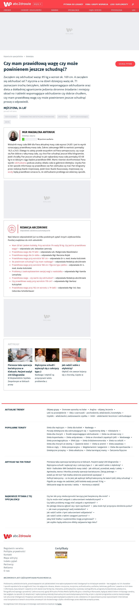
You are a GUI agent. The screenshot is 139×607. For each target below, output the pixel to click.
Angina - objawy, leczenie (101, 409)
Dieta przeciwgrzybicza (57, 440)
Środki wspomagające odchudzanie (82, 434)
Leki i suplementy (119, 4)
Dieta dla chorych (55, 434)
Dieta (7, 122)
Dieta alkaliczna (76, 450)
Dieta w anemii (99, 443)
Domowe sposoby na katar (74, 409)
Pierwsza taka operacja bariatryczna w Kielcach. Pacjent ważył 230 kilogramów (83, 461)
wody (10, 171)
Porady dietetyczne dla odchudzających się (66, 430)
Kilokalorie (113, 430)
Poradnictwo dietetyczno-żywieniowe (37, 116)
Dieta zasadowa (116, 443)
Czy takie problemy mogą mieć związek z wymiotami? (71, 502)
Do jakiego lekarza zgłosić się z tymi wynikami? (68, 505)
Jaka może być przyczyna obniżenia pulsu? (112, 505)
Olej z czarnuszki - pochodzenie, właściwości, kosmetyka (95, 412)
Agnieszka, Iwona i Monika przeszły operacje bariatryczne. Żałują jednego (80, 471)
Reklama (8, 567)
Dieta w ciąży (53, 447)
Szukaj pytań (125, 63)
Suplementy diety (97, 430)
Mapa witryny (11, 558)
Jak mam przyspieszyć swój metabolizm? (67, 509)
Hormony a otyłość (90, 484)
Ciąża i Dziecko (95, 10)
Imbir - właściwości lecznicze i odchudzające (110, 416)
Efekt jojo (75, 440)
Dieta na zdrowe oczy (111, 434)
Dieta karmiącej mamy (96, 450)
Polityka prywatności (14, 551)
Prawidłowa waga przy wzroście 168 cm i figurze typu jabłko (39, 264)
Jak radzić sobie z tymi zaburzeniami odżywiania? (69, 512)
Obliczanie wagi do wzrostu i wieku (63, 484)
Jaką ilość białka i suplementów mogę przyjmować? (70, 518)
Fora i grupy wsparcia (96, 4)
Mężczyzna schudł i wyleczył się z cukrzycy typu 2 (69, 465)
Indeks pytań (10, 561)
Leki (133, 10)
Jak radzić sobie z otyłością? (108, 465)
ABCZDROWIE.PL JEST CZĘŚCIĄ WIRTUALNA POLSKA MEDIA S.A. (27, 577)
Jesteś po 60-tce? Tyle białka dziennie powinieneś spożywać (74, 474)
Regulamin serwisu (13, 548)
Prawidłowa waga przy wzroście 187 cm (30, 258)
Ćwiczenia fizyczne (118, 450)
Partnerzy (8, 564)
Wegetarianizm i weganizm (95, 447)
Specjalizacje (73, 10)
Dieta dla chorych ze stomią (59, 443)
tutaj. (59, 604)
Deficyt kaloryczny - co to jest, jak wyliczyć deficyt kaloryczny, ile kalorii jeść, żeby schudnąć (88, 478)
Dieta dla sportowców (120, 447)
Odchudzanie (10, 116)
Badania (54, 10)
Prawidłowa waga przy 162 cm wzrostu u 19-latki (34, 287)
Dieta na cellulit (116, 440)
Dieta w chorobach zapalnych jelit (101, 437)
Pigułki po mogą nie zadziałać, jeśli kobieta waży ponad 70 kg (75, 481)
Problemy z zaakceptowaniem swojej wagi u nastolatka (37, 271)
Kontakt (8, 554)
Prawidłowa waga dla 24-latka (25, 255)
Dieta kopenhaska (55, 437)
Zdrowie (7, 10)
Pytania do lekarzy (73, 4)
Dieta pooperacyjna (71, 447)
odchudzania (20, 162)
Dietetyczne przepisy (56, 450)
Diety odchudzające (79, 116)
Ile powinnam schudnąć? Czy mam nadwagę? (33, 261)
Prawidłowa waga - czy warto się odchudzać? (32, 278)
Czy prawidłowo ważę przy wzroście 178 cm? (32, 281)
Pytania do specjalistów (13, 56)
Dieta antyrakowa (75, 437)
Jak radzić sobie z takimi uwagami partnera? (67, 515)
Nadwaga (89, 427)
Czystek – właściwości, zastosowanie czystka (67, 416)
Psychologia (116, 10)
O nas (7, 570)
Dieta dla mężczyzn (55, 427)
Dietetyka (30, 56)
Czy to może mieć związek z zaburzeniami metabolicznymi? (74, 499)
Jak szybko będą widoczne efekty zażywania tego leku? (72, 522)
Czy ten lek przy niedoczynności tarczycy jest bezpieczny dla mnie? (77, 496)
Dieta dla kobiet (74, 427)
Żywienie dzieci (82, 443)
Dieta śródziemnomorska (94, 440)
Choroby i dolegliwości (31, 10)
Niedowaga (125, 437)
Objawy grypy (53, 409)
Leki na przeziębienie (56, 412)
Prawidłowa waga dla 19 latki (25, 251)
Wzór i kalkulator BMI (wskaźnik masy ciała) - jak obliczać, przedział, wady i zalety (84, 468)
